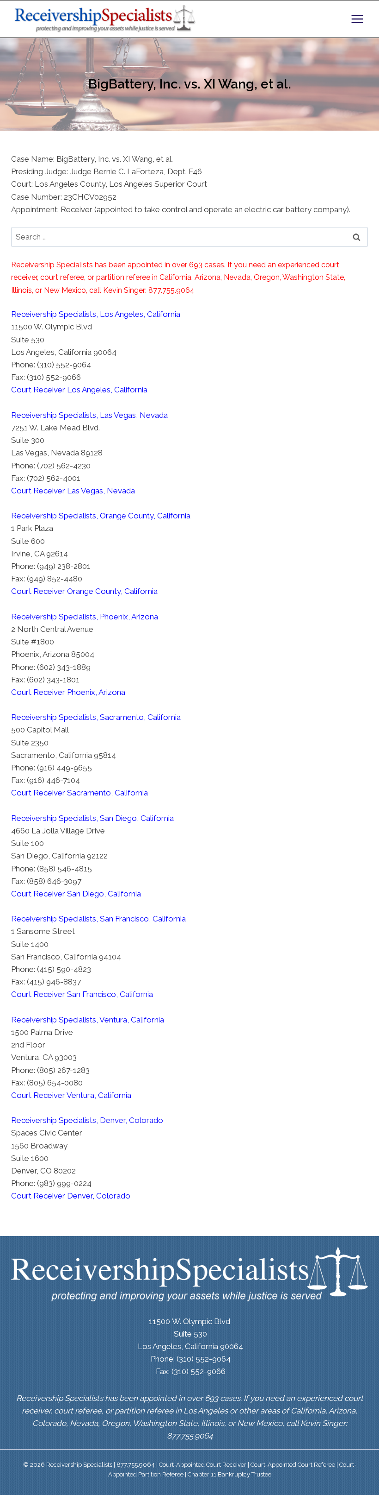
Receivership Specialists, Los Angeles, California (95, 314)
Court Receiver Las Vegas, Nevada (73, 490)
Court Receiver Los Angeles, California (79, 389)
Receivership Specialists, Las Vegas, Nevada (89, 415)
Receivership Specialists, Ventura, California (87, 1019)
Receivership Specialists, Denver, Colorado (87, 1120)
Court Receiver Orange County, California (84, 591)
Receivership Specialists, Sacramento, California (96, 717)
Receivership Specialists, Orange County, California (100, 515)
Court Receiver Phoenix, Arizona (68, 692)
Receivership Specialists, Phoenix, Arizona (84, 616)
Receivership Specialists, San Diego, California (92, 818)
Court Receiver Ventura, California (71, 1095)
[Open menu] (357, 18)
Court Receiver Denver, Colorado (70, 1195)
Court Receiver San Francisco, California (82, 994)
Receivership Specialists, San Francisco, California (98, 918)
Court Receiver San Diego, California (76, 893)
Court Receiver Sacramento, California (79, 792)
